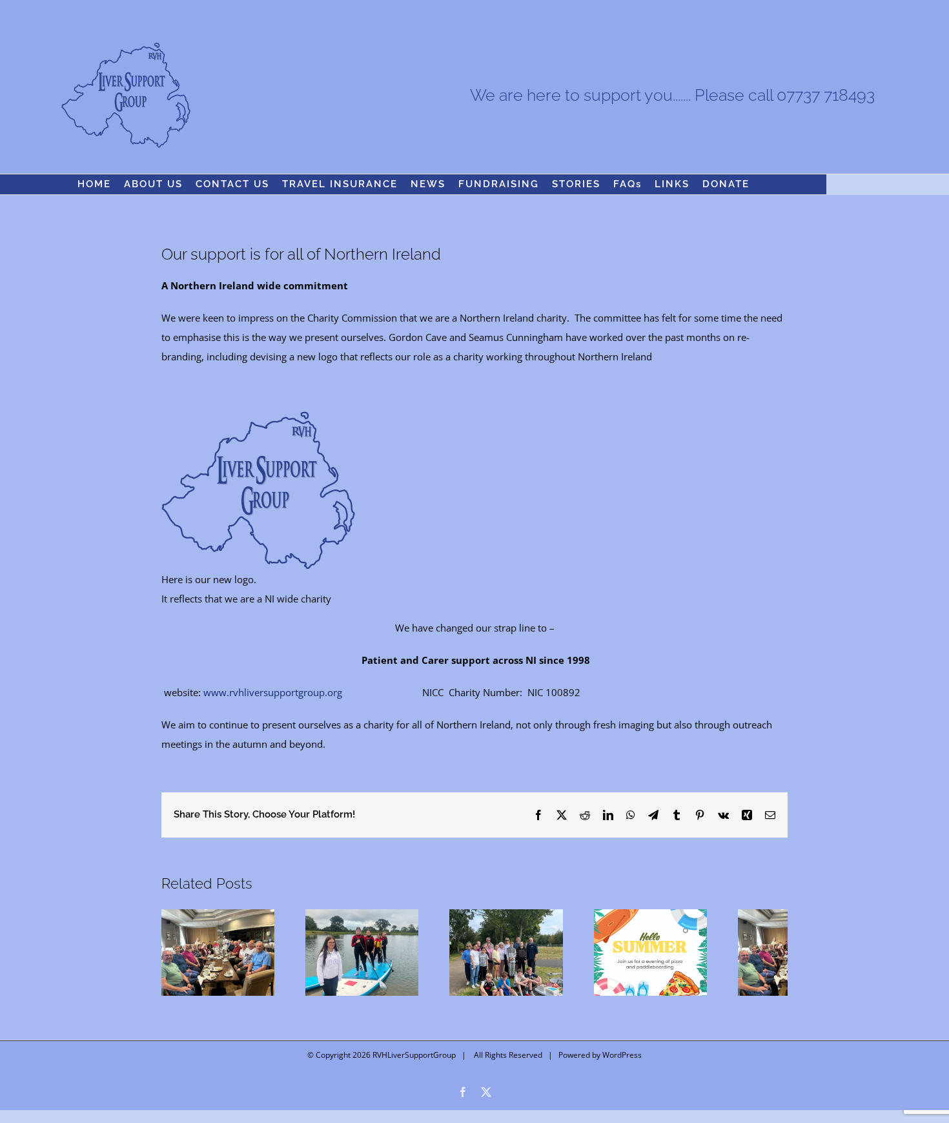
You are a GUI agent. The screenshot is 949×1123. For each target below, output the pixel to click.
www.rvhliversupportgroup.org (272, 692)
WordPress (622, 1070)
